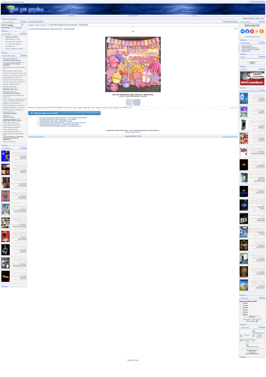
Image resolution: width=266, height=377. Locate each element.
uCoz (137, 360)
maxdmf (66, 107)
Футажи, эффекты (9, 84)
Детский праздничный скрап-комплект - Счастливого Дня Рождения (63, 117)
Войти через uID (252, 25)
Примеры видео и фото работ (13, 134)
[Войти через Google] (257, 31)
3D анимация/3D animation (12, 62)
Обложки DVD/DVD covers (12, 107)
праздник (110, 107)
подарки (104, 107)
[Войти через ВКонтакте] (243, 31)
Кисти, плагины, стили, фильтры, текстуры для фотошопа (14, 100)
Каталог (245, 312)
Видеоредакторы (9, 59)
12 (48, 25)
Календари (7, 112)
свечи (93, 107)
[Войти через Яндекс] (252, 31)
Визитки (6, 115)
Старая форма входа (252, 36)
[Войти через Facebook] (247, 31)
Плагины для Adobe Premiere (13, 82)
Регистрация (133, 15)
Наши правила (247, 46)
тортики (79, 107)
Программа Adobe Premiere (12, 80)
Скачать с (133, 99)
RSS (262, 18)
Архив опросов (256, 319)
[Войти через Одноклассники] (262, 31)
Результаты (247, 319)
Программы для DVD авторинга (14, 67)
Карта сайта (246, 51)
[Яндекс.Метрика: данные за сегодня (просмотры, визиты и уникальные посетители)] (252, 345)
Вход (194, 15)
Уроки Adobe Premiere (10, 125)
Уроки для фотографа (10, 131)
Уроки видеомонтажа (10, 127)
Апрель (43, 25)
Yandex (245, 303)
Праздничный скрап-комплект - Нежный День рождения (59, 124)
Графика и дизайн (9, 119)
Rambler (246, 307)
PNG (89, 107)
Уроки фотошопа (9, 129)
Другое (245, 314)
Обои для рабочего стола (12, 105)
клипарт (116, 107)
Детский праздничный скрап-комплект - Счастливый (57, 119)
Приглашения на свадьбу (12, 110)
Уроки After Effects (9, 123)
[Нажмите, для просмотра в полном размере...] (133, 91)
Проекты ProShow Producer (12, 73)
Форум (245, 310)
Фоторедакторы (8, 92)
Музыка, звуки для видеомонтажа (9, 87)
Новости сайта (8, 141)
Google (245, 305)
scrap (120, 107)
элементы (98, 107)
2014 (37, 25)
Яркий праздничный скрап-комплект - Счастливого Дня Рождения (62, 122)
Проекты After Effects (10, 71)
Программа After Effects (11, 77)
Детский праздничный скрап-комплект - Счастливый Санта (60, 126)
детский (84, 107)
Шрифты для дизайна (10, 103)
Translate (18, 27)
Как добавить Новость (249, 47)
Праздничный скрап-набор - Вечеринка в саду (55, 121)
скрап (74, 107)
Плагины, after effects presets (13, 75)
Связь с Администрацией (250, 49)
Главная (72, 15)
